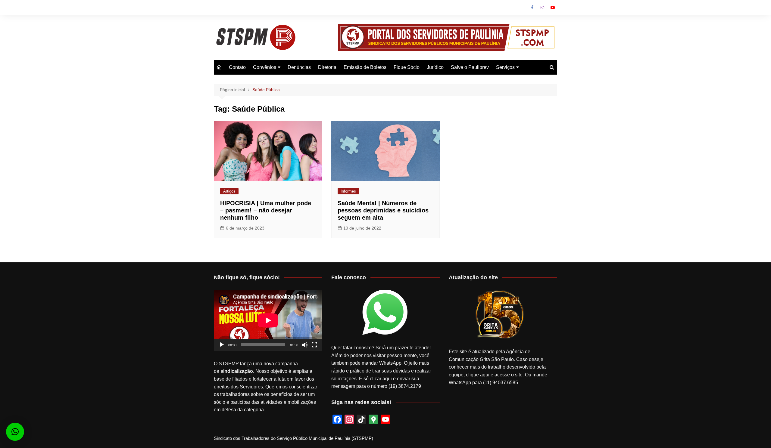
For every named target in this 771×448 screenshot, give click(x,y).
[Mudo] (305, 345)
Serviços (505, 67)
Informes (348, 191)
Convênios (264, 67)
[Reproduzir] (222, 345)
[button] (15, 432)
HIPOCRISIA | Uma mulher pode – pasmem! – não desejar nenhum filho (265, 210)
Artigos (229, 191)
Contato (237, 67)
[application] (268, 320)
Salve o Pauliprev (470, 67)
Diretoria (327, 67)
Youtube (552, 7)
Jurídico (435, 67)
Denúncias (299, 67)
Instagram (542, 7)
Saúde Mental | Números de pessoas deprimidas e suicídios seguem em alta (383, 210)
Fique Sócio (407, 67)
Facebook (532, 7)
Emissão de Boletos (365, 67)
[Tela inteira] (314, 345)
